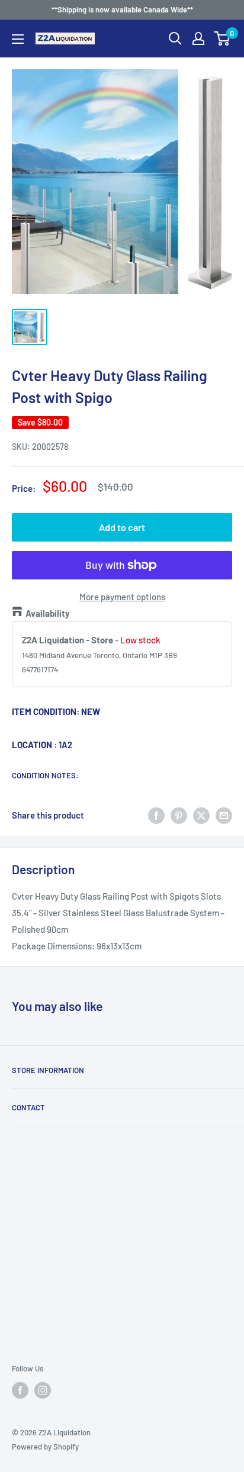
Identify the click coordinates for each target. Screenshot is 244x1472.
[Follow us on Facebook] (20, 1390)
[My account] (198, 38)
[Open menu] (18, 39)
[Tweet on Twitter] (201, 815)
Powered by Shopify (45, 1446)
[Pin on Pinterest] (179, 815)
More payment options (122, 596)
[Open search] (175, 38)
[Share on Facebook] (156, 815)
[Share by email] (224, 815)
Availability (47, 613)
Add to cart (122, 527)
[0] (222, 38)
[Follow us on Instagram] (42, 1390)
